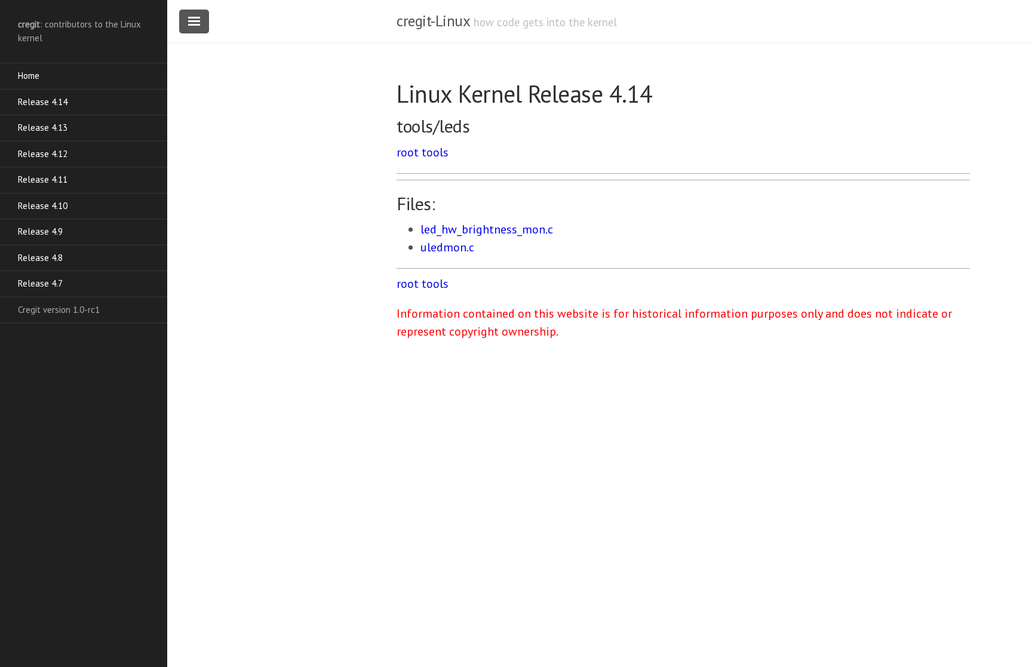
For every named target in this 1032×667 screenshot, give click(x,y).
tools (435, 152)
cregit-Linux (433, 20)
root (408, 152)
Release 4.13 (42, 127)
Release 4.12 (42, 153)
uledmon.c (447, 247)
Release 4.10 (42, 205)
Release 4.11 (42, 179)
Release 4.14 (42, 101)
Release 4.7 (40, 283)
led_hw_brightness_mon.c (486, 229)
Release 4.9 (40, 231)
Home (28, 75)
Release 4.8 (40, 257)
